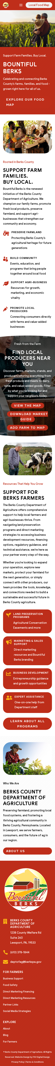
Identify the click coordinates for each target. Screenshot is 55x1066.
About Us (15, 851)
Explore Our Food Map (25, 102)
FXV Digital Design (41, 1057)
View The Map (27, 405)
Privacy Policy (17, 1062)
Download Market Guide (29, 416)
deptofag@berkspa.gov (25, 962)
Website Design (22, 1057)
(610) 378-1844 (19, 952)
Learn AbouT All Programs (27, 723)
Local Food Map (39, 5)
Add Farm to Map (27, 428)
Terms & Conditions (35, 1062)
